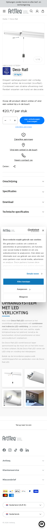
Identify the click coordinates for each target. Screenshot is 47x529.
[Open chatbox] (42, 524)
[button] (43, 11)
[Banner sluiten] (43, 230)
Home (5, 19)
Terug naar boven (23, 425)
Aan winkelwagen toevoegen (32, 120)
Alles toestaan (23, 281)
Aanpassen (22, 289)
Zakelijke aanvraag (23, 127)
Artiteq (12, 522)
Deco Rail (14, 19)
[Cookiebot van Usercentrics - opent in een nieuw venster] (29, 230)
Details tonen (33, 274)
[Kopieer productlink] (14, 166)
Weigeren (23, 297)
